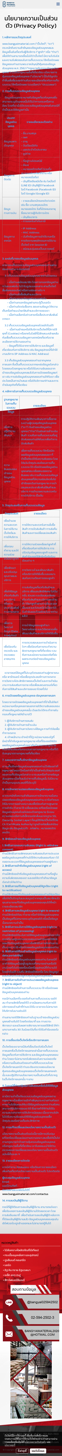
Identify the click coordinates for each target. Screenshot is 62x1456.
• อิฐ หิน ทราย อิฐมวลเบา (16, 1270)
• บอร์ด (7, 1265)
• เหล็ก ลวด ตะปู (12, 1275)
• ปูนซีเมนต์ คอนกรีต (14, 1260)
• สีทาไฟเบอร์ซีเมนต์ (14, 1280)
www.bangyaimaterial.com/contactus (25, 1194)
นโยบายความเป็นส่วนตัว (35, 1442)
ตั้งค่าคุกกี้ (22, 1451)
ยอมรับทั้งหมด (38, 1451)
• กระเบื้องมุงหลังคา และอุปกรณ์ (20, 1255)
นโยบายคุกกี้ (10, 1445)
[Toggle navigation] (58, 4)
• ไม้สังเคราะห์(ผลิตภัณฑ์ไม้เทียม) (21, 1250)
